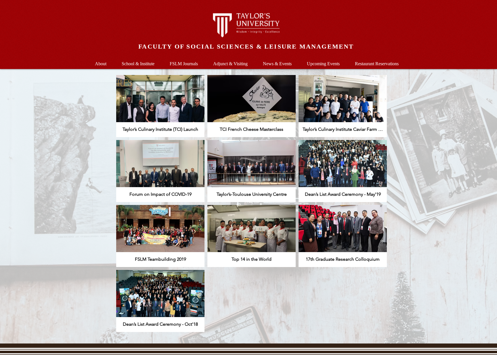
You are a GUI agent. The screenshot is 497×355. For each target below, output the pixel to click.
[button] (138, 61)
